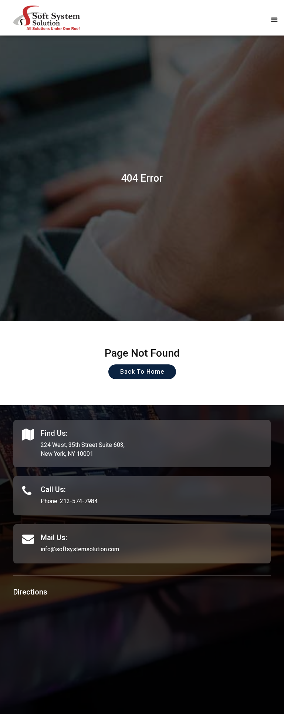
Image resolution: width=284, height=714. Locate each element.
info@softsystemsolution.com (80, 549)
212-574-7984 (79, 501)
